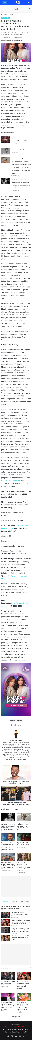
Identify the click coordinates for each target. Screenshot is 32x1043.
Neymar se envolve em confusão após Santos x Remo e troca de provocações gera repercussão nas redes (8, 846)
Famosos (26, 1029)
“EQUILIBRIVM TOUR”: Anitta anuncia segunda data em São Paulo (24, 844)
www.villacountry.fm (12, 481)
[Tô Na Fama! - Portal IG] (16, 8)
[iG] (17, 4)
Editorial (24, 1032)
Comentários (25, 901)
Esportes (8, 1032)
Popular (5, 901)
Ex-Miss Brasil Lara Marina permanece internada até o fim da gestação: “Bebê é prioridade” (7, 1006)
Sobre (9, 1029)
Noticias (14, 1029)
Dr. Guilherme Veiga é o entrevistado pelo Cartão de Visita (19, 914)
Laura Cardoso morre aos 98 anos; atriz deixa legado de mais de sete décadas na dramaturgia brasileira (8, 826)
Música (20, 1029)
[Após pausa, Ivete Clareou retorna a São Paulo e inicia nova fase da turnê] (5, 139)
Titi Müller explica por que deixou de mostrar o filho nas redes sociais (21, 937)
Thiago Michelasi (7, 37)
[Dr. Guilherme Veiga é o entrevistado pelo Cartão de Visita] (5, 915)
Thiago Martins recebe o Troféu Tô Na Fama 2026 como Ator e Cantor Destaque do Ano (24, 826)
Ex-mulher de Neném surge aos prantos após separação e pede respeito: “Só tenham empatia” (20, 929)
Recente (14, 901)
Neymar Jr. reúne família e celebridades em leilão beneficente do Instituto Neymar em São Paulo (8, 866)
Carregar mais (16, 1016)
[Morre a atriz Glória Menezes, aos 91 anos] (5, 151)
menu (4, 2)
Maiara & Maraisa (16, 720)
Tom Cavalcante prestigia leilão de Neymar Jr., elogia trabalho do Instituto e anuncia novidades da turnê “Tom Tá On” (23, 866)
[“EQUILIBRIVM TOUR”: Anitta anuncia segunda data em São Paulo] (24, 837)
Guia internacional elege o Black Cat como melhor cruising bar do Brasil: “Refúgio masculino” (20, 922)
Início (4, 14)
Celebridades (11, 14)
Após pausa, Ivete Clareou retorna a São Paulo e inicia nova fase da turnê (20, 141)
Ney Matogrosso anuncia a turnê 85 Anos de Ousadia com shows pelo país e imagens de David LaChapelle (23, 1007)
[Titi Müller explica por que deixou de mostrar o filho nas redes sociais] (5, 938)
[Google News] (16, 725)
